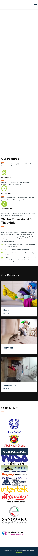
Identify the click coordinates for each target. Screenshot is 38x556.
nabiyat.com (19, 552)
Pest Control (8, 347)
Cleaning (7, 309)
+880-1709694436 (19, 117)
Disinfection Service (11, 385)
